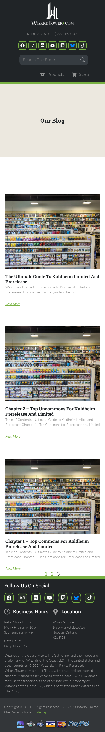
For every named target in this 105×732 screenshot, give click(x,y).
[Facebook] (22, 45)
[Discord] (42, 45)
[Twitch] (62, 45)
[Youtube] (52, 45)
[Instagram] (32, 45)
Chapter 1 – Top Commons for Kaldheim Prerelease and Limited (47, 543)
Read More (12, 304)
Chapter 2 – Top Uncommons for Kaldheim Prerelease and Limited (50, 411)
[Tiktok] (82, 45)
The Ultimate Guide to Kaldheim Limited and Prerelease (52, 279)
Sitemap (41, 712)
